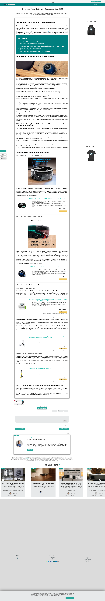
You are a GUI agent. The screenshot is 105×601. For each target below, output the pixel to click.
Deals (89, 1)
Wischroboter (55, 409)
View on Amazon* (63, 311)
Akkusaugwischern (48, 31)
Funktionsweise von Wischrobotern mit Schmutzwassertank (32, 43)
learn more (27, 457)
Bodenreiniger (60, 409)
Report (63, 424)
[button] (46, 560)
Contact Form (17, 559)
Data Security (87, 559)
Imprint (87, 560)
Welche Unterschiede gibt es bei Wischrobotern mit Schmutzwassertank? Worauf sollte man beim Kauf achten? (42, 46)
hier (31, 119)
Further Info (65, 212)
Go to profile (66, 450)
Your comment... (19, 416)
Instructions (52, 557)
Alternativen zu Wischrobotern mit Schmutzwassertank (31, 49)
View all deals (41, 407)
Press (87, 557)
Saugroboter (66, 409)
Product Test (87, 556)
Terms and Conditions (87, 558)
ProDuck (53, 1)
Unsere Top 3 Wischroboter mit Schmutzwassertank (30, 48)
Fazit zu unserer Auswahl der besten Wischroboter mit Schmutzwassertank (35, 51)
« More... (3, 151)
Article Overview (52, 556)
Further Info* (45, 405)
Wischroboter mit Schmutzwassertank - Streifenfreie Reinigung (32, 41)
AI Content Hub (52, 2)
